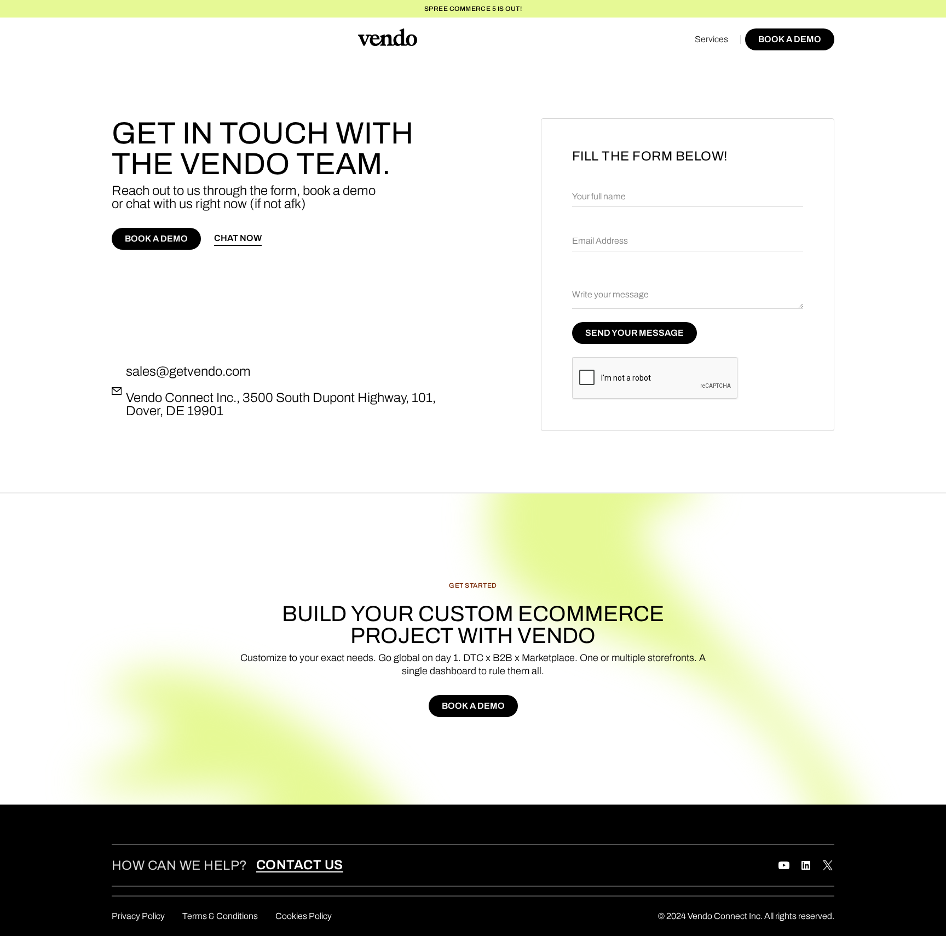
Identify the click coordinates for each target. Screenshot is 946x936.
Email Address (600, 240)
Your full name (599, 196)
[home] (387, 39)
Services (711, 39)
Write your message (610, 294)
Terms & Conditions (220, 916)
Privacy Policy (138, 916)
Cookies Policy (303, 916)
